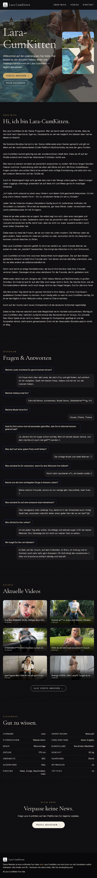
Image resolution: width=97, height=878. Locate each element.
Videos (74, 5)
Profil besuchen (48, 825)
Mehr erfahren (15, 83)
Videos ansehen (18, 76)
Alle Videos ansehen (48, 688)
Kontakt (88, 5)
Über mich (60, 5)
